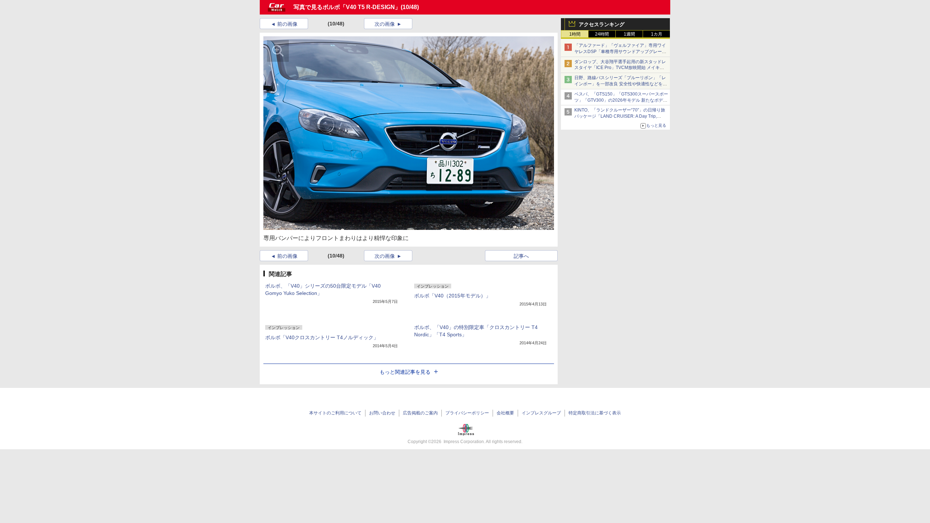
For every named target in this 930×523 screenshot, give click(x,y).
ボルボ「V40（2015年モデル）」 (452, 296)
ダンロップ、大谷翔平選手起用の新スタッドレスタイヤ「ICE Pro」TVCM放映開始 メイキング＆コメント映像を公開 (620, 68)
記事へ (521, 256)
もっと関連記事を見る (405, 372)
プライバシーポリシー (467, 412)
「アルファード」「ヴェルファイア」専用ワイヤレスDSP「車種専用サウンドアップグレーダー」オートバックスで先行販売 (620, 51)
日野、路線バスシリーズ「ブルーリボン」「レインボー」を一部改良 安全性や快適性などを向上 (620, 84)
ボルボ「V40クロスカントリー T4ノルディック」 (322, 337)
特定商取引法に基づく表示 (595, 412)
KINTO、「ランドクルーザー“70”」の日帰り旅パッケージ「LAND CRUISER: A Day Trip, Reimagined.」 (619, 116)
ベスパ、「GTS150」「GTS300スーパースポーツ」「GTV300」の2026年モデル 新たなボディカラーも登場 (621, 100)
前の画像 (287, 24)
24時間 (602, 34)
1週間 (629, 34)
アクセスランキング (601, 24)
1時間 (575, 34)
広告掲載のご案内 (420, 412)
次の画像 (385, 24)
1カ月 (656, 34)
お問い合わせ (382, 412)
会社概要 (505, 412)
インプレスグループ (541, 412)
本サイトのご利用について (335, 412)
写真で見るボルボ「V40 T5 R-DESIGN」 (347, 7)
